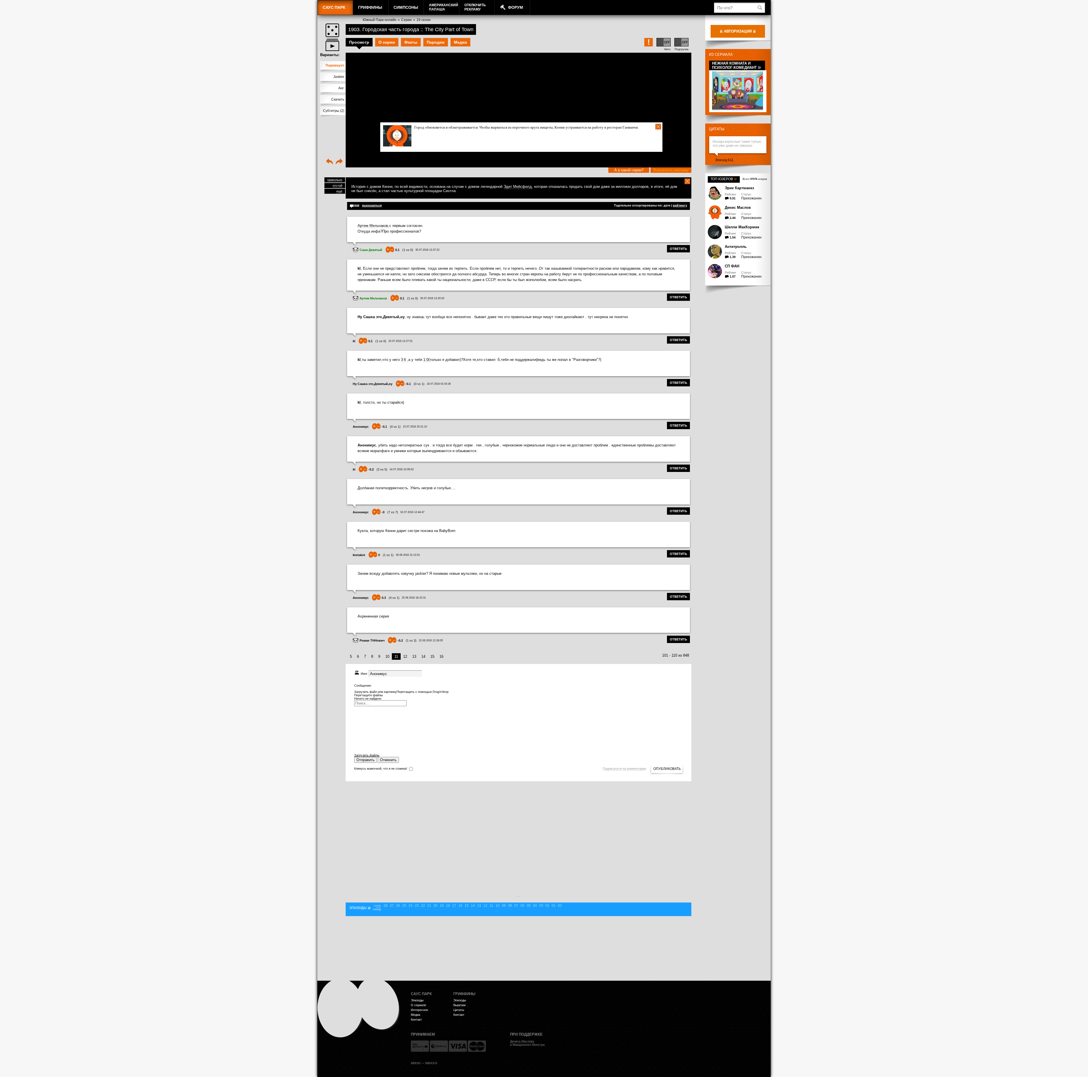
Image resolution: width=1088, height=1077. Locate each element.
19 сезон (423, 20)
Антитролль (736, 246)
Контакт (416, 1019)
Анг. (341, 88)
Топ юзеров (724, 179)
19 (442, 906)
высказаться (372, 205)
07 (516, 906)
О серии (387, 42)
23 (417, 906)
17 (454, 906)
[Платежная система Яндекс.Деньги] (420, 1046)
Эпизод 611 (724, 160)
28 (386, 906)
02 (547, 906)
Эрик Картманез (739, 188)
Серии (406, 20)
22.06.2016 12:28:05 (431, 640)
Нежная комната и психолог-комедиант (736, 65)
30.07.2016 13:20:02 (432, 298)
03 (541, 906)
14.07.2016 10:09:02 (402, 469)
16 (441, 656)
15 (432, 656)
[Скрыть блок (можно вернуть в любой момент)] (687, 181)
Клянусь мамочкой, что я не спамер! (380, 768)
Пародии (436, 42)
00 (560, 906)
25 (404, 906)
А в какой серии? (628, 170)
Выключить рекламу (670, 170)
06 (522, 906)
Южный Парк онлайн (379, 20)
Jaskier (338, 77)
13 (414, 656)
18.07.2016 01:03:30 (439, 383)
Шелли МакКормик (742, 227)
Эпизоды (417, 1000)
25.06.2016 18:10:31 (414, 597)
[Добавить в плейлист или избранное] (332, 45)
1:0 (425, 359)
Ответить (678, 248)
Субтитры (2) (333, 111)
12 (405, 656)
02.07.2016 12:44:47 (412, 512)
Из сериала (721, 54)
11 (491, 906)
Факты (410, 42)
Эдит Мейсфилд (517, 186)
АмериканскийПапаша (443, 7)
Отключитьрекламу (475, 7)
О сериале (418, 1005)
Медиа (460, 42)
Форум (515, 7)
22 (423, 906)
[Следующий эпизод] (339, 162)
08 (510, 906)
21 (429, 906)
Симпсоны (406, 7)
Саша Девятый (371, 250)
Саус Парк (334, 7)
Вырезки (459, 1005)
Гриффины (370, 7)
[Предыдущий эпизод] (329, 162)
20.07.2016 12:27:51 (400, 341)
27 (392, 906)
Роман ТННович (372, 640)
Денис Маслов (738, 207)
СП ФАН (732, 266)
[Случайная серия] (332, 30)
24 (411, 906)
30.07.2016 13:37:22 (427, 249)
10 (387, 656)
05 (529, 906)
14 (423, 656)
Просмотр (359, 42)
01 (554, 906)
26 (398, 906)
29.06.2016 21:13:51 (408, 555)
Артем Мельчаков (373, 226)
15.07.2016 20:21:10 (415, 426)
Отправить (365, 760)
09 (504, 906)
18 (448, 906)
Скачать (337, 99)
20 (435, 906)
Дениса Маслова (522, 1041)
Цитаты (716, 129)
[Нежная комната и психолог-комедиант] (737, 108)
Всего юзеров (755, 179)
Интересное (419, 1010)
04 (535, 906)
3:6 (403, 359)
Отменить (388, 760)
